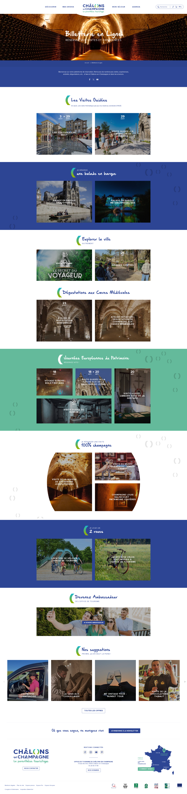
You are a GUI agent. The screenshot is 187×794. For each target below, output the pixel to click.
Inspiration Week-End (26, 789)
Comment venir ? (146, 769)
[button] (164, 6)
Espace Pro (39, 785)
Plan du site (20, 785)
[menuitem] (50, 7)
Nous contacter (31, 768)
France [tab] (140, 758)
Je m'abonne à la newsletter (124, 731)
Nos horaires (93, 770)
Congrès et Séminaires (12, 789)
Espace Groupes (50, 785)
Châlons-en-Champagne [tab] (142, 763)
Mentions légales (10, 785)
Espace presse (30, 785)
